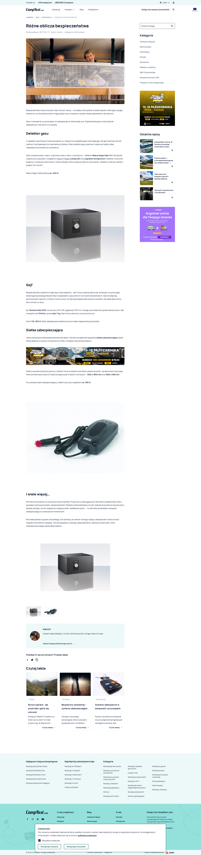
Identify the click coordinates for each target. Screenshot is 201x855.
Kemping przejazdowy (111, 788)
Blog (81, 9)
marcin (60, 32)
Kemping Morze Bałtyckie (35, 770)
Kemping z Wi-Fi (133, 781)
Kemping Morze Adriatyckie (36, 779)
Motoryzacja (47, 17)
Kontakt (119, 817)
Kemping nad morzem (111, 796)
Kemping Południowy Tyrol (35, 775)
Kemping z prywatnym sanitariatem (111, 771)
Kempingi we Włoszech (73, 766)
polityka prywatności (87, 835)
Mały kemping (157, 785)
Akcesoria (144, 62)
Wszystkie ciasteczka (51, 840)
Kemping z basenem (110, 783)
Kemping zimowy (158, 770)
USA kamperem (45, 2)
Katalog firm (93, 9)
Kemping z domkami (159, 789)
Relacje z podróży (148, 67)
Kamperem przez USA (149, 77)
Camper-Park (133, 773)
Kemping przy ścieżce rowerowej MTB (111, 778)
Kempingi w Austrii (71, 783)
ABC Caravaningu (147, 72)
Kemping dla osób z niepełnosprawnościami (137, 786)
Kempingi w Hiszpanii (72, 770)
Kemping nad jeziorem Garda (36, 766)
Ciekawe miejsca (147, 41)
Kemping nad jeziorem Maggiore (38, 783)
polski (165, 2)
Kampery (68, 9)
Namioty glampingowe (136, 796)
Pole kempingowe (158, 781)
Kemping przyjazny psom (137, 777)
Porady (143, 57)
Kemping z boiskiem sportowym (135, 767)
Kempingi (56, 9)
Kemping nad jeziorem (136, 792)
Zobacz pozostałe (71, 787)
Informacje (144, 52)
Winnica (106, 792)
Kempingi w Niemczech (73, 775)
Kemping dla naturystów (112, 766)
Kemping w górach (159, 766)
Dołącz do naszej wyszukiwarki (155, 9)
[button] (157, 36)
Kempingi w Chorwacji (73, 779)
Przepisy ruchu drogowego (152, 82)
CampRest (29, 17)
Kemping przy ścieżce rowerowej (160, 776)
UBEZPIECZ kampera (64, 2)
